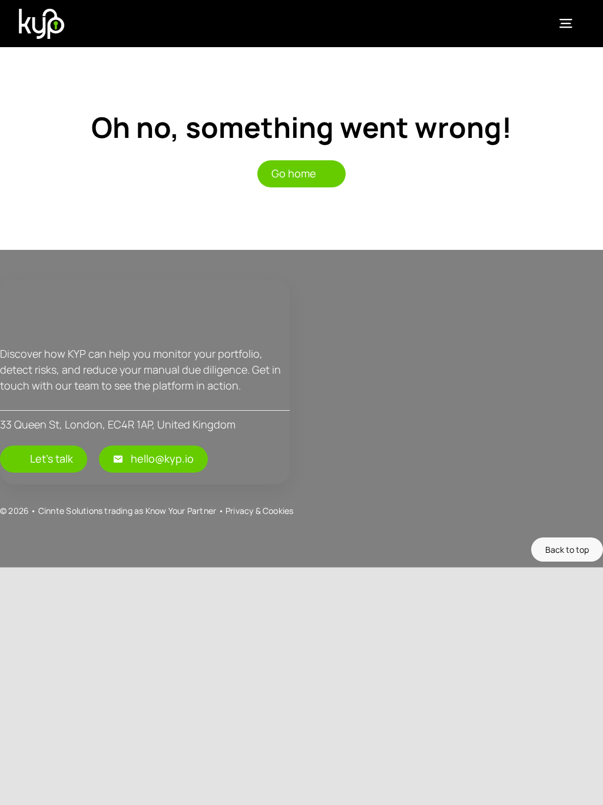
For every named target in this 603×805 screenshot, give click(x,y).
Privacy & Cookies (260, 510)
